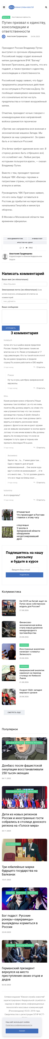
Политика (21, 892)
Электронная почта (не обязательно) (19, 290)
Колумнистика (11, 591)
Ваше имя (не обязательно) (15, 279)
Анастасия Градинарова (17, 36)
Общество (32, 791)
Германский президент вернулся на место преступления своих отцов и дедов (22, 973)
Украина (24, 645)
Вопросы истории (34, 742)
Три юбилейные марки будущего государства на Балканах (19, 870)
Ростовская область (21, 17)
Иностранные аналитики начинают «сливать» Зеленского (31, 652)
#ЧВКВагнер (37, 238)
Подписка (24, 575)
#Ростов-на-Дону (25, 242)
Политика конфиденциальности (19, 1025)
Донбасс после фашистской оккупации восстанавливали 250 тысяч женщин (22, 769)
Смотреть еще (14, 712)
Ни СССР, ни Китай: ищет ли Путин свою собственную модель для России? (33, 604)
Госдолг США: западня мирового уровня (30, 691)
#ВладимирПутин (15, 238)
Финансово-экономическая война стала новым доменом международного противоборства (31, 627)
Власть (6, 17)
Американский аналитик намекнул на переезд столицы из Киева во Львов (31, 674)
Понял (22, 1031)
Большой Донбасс (15, 742)
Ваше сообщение (10, 307)
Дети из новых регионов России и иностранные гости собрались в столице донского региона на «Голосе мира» (24, 820)
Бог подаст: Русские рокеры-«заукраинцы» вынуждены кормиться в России (20, 921)
